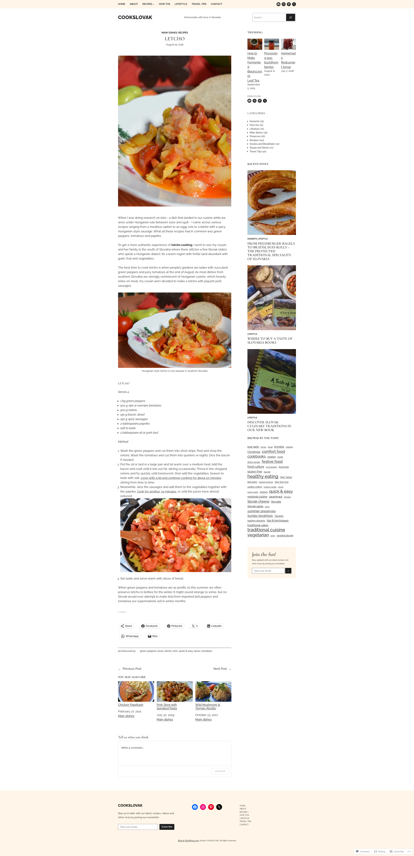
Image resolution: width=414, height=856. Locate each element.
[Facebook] (278, 4)
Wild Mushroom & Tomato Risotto (207, 706)
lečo (175, 651)
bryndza (279, 446)
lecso (160, 651)
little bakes (252, 482)
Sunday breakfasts (260, 515)
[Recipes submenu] (153, 4)
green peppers (148, 651)
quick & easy (186, 651)
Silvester (287, 497)
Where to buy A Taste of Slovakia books (269, 341)
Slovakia (276, 501)
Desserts (254, 121)
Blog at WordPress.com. (188, 840)
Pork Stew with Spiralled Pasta (167, 706)
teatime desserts (256, 520)
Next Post (220, 668)
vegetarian (258, 535)
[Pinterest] (289, 4)
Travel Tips (256, 151)
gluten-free (254, 471)
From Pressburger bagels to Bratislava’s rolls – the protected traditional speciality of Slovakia (271, 251)
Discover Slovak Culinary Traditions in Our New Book (269, 426)
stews (197, 651)
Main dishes (169, 32)
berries (263, 447)
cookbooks (256, 456)
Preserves (255, 136)
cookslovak (135, 17)
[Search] (290, 17)
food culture (255, 466)
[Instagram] (284, 4)
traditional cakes (257, 525)
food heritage (271, 467)
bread (270, 447)
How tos (254, 125)
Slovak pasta (255, 506)
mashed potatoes (266, 482)
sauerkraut (275, 496)
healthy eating (262, 476)
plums (280, 487)
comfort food (273, 451)
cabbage (289, 447)
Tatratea (278, 516)
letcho (168, 651)
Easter (280, 457)
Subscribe (166, 826)
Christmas (253, 451)
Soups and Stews (259, 147)
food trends (284, 467)
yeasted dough (285, 535)
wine (273, 536)
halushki (267, 472)
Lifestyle (254, 128)
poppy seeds (252, 492)
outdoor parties (270, 487)
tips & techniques (278, 520)
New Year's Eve (282, 482)
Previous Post (132, 668)
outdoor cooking (254, 487)
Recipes (183, 32)
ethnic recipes (253, 462)
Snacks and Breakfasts (262, 143)
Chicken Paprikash (130, 704)
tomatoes (207, 651)
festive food (272, 461)
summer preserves (261, 511)
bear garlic (253, 446)
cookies (271, 456)
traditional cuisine (266, 529)
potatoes (264, 492)
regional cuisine (257, 496)
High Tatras (286, 477)
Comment (220, 771)
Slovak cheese (258, 501)
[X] (294, 4)
